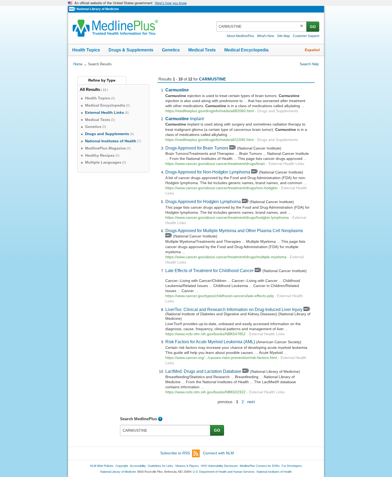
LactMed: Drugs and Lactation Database (203, 371)
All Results (90, 89)
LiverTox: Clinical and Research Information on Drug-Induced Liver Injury (233, 309)
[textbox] (261, 26)
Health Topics (86, 50)
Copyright (121, 465)
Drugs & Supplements (131, 50)
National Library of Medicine (98, 9)
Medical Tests (202, 50)
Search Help (309, 64)
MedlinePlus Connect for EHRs (260, 465)
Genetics (171, 50)
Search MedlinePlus (138, 419)
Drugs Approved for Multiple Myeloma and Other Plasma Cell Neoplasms (234, 230)
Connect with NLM (218, 453)
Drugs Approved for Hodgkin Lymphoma (203, 201)
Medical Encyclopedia (246, 50)
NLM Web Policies (102, 465)
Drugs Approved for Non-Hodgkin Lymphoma (207, 171)
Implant (184, 118)
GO (313, 27)
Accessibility (138, 465)
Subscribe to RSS (175, 453)
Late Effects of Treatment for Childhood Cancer (209, 270)
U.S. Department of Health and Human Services (224, 471)
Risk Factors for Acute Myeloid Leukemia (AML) (210, 341)
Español (312, 50)
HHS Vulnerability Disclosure (219, 465)
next (251, 401)
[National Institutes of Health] (73, 9)
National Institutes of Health (274, 471)
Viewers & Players (187, 465)
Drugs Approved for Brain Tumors (196, 147)
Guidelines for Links (160, 465)
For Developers (292, 465)
